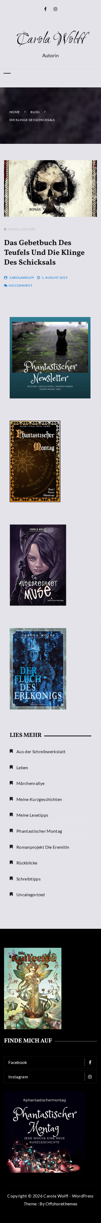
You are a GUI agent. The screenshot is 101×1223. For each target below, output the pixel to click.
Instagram (18, 1076)
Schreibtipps (28, 878)
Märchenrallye (30, 783)
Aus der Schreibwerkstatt (40, 751)
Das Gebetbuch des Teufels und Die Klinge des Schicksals (44, 253)
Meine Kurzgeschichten (39, 799)
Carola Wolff (51, 39)
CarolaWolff (21, 277)
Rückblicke (26, 862)
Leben (22, 767)
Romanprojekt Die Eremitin (42, 847)
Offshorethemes (61, 1203)
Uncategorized (30, 894)
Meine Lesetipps (21, 229)
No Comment (20, 285)
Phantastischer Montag (39, 831)
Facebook (17, 1062)
